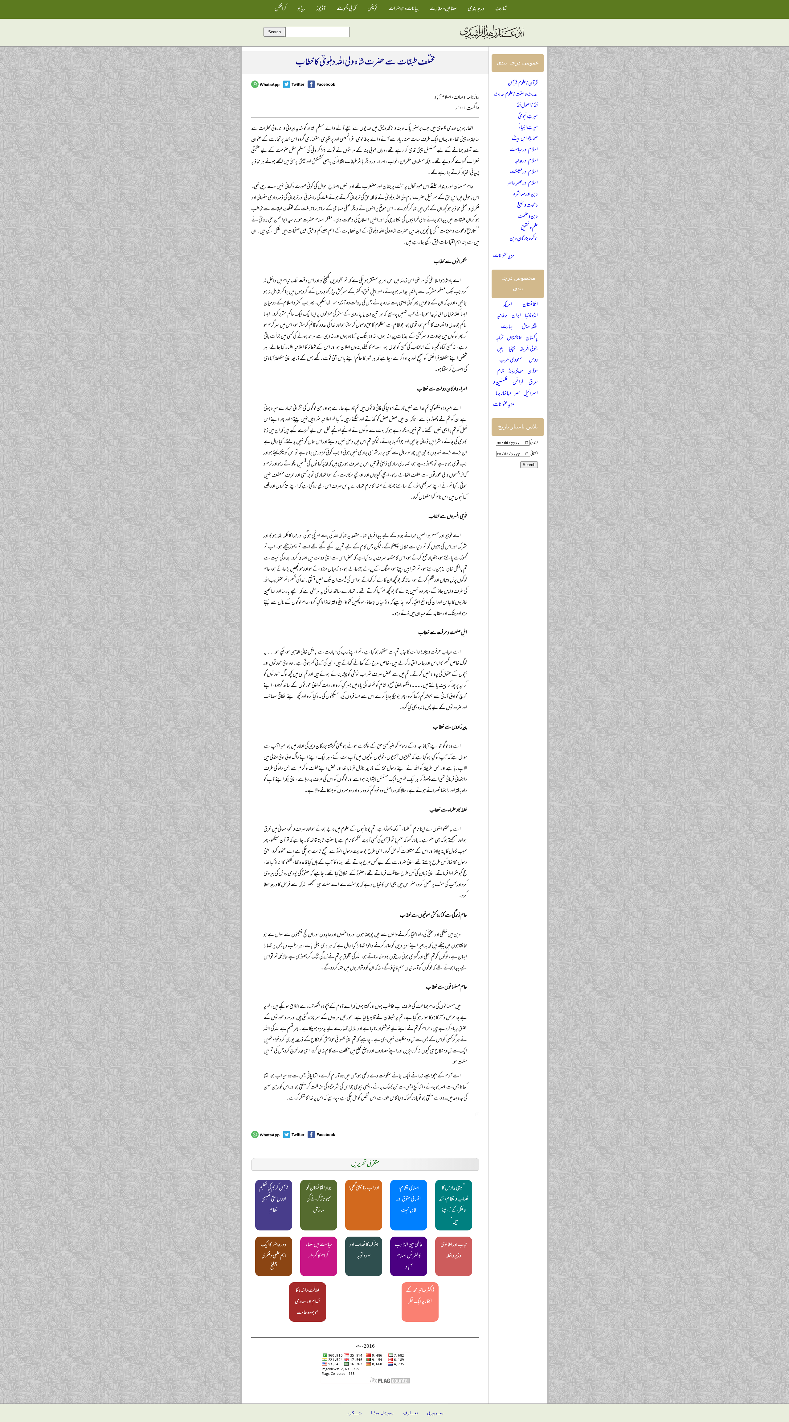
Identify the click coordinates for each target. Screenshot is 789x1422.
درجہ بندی (476, 9)
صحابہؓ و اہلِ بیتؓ (525, 139)
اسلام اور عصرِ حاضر (522, 183)
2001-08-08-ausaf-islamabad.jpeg (477, 1114)
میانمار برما (503, 394)
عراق (533, 383)
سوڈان (532, 371)
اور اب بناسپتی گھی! (364, 1188)
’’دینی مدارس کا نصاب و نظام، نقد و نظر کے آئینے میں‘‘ (453, 1205)
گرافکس (281, 9)
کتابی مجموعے (346, 9)
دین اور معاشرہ (525, 194)
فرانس (518, 383)
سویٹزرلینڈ (516, 371)
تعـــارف (410, 1413)
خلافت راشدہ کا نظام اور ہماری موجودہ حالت (307, 1302)
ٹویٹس (372, 9)
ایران (516, 316)
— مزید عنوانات (507, 256)
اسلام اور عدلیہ (526, 161)
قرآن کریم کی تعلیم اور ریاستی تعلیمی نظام (273, 1199)
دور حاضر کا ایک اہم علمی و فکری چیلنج (273, 1256)
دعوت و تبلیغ (527, 205)
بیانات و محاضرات (403, 9)
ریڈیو (301, 9)
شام (500, 371)
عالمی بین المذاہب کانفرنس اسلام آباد (409, 1256)
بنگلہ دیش (530, 327)
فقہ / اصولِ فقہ (527, 106)
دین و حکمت (528, 217)
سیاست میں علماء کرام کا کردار (318, 1251)
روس (533, 360)
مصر (517, 394)
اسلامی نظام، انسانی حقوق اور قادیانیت (409, 1199)
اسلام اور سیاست (524, 150)
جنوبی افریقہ (529, 349)
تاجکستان (514, 338)
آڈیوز (321, 9)
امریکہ (507, 305)
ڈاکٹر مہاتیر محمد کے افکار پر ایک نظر (420, 1296)
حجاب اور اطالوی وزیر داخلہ (453, 1251)
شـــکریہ (354, 1413)
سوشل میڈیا (382, 1413)
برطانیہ (502, 316)
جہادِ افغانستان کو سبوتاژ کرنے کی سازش (318, 1199)
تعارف (501, 9)
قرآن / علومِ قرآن (523, 83)
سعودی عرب (510, 360)
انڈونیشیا (531, 316)
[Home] (491, 39)
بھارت (507, 327)
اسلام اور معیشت (524, 172)
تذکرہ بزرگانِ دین (524, 239)
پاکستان (531, 338)
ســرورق (435, 1413)
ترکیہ (499, 338)
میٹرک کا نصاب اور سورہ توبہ (363, 1251)
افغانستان (530, 305)
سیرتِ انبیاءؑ (528, 128)
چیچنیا (512, 349)
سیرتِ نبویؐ (528, 117)
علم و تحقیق (529, 228)
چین (500, 349)
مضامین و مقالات (443, 9)
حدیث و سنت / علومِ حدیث (516, 94)
